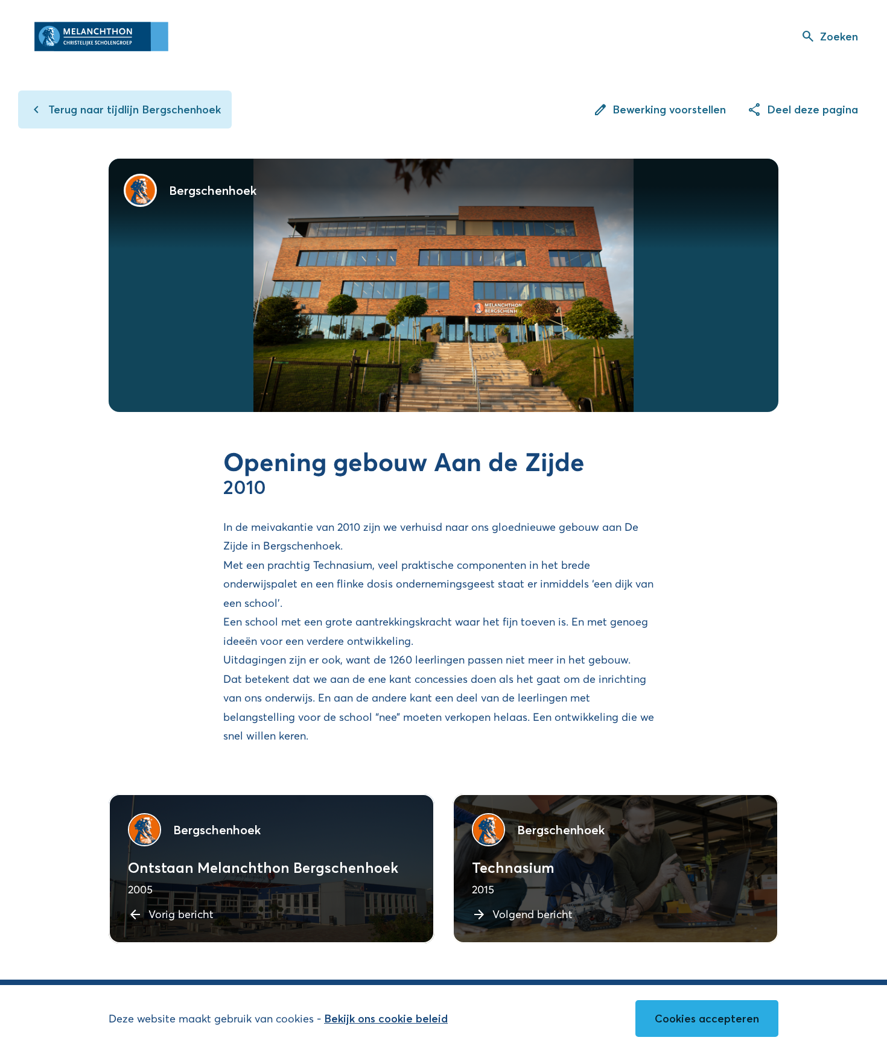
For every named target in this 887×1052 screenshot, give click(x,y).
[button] (829, 36)
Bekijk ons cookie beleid (386, 1018)
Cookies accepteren (707, 1018)
